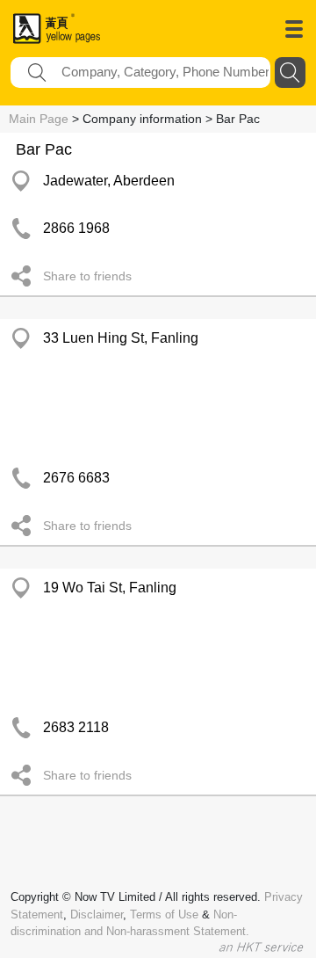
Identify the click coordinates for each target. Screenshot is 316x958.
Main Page (38, 119)
